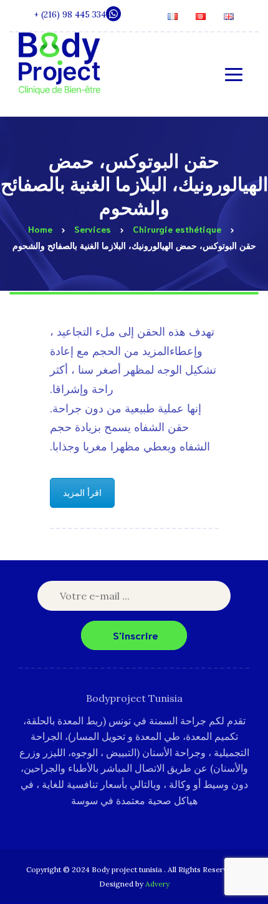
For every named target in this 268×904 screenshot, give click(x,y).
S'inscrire (135, 634)
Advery (157, 883)
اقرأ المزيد (82, 492)
